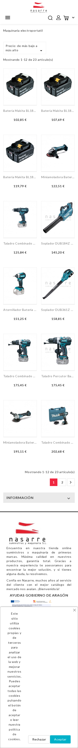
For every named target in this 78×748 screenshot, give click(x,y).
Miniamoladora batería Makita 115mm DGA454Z (20, 442)
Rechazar (39, 739)
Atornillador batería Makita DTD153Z (20, 310)
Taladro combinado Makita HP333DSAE (58, 442)
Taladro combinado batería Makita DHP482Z (20, 243)
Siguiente (70, 482)
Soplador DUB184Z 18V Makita (58, 243)
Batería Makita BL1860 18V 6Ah (20, 177)
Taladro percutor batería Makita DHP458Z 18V (58, 376)
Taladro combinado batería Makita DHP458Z (20, 376)
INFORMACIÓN (20, 498)
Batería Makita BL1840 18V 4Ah (20, 110)
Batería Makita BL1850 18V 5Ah (58, 110)
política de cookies (14, 734)
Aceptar (60, 739)
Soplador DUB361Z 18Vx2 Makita (58, 310)
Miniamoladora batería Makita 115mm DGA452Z (58, 177)
